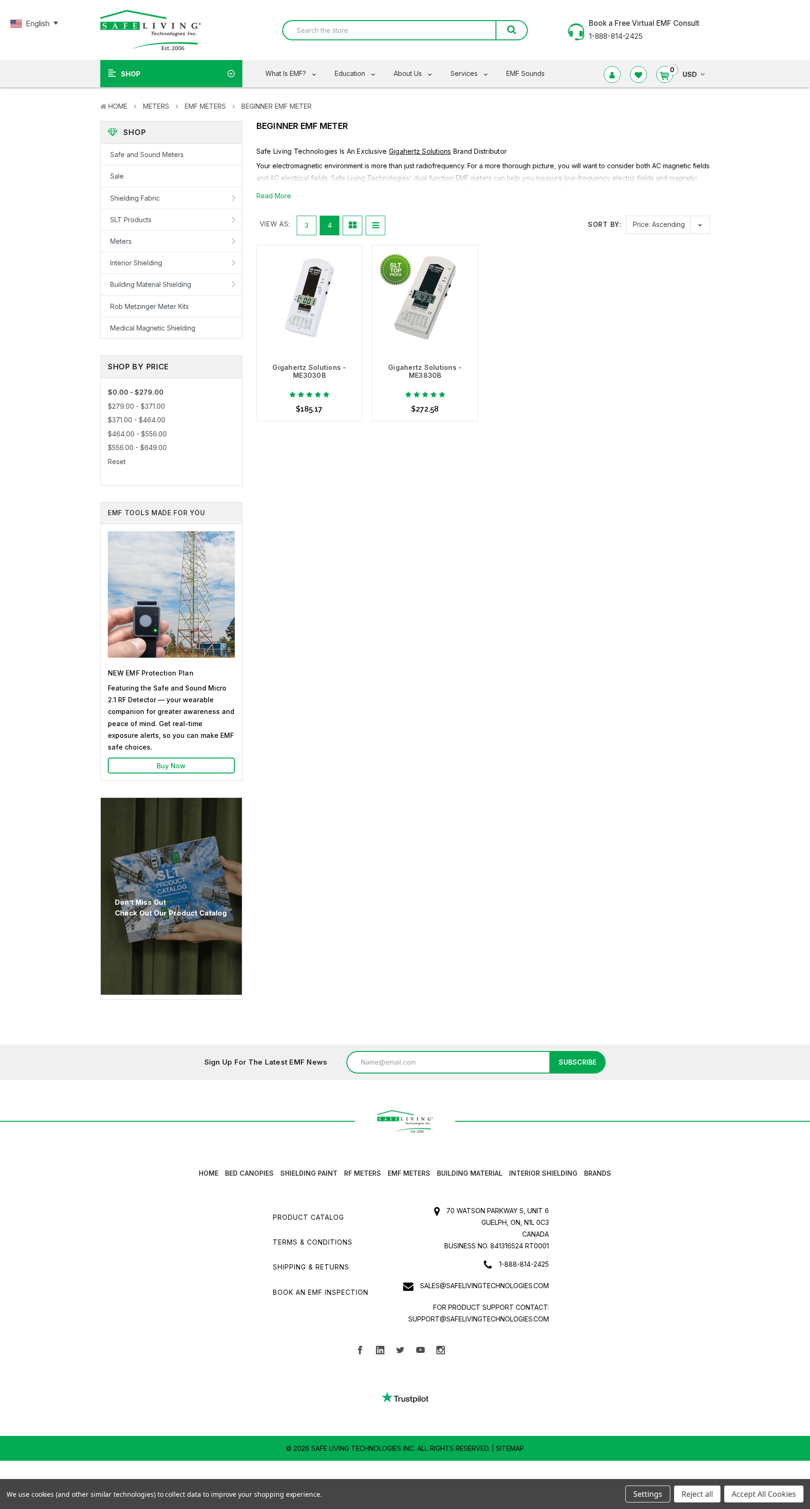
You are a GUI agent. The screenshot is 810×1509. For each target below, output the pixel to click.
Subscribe (577, 1062)
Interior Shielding (136, 263)
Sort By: (604, 224)
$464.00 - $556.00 (137, 434)
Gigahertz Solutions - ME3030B (309, 371)
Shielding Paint (309, 1173)
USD (689, 74)
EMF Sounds (525, 73)
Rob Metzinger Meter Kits (149, 306)
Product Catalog (308, 1217)
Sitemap (510, 1448)
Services (465, 73)
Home (118, 106)
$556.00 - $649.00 (137, 447)
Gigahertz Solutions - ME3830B (425, 371)
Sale (117, 176)
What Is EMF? (286, 73)
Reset (117, 461)
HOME (208, 1173)
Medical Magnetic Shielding (152, 328)
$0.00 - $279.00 (136, 392)
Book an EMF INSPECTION (320, 1292)
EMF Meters (205, 106)
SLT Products (130, 220)
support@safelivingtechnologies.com (478, 1319)
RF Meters (362, 1173)
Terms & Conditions (312, 1242)
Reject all (697, 1494)
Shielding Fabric (135, 198)
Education (351, 73)
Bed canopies (249, 1173)
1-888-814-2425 (524, 1264)
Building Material (469, 1173)
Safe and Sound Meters (147, 154)
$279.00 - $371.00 (136, 406)
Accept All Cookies (764, 1494)
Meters (156, 106)
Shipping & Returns (311, 1267)
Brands (597, 1173)
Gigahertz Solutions (420, 151)
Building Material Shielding (150, 284)
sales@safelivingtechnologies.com (484, 1286)
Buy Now (171, 766)
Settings (647, 1494)
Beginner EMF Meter (276, 106)
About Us (409, 73)
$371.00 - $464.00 (136, 420)
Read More (273, 196)
